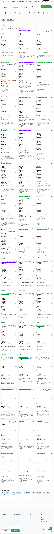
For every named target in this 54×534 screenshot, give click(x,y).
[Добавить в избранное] (15, 31)
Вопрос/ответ (30, 521)
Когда (13, 5)
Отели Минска (4, 494)
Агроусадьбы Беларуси (6, 492)
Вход (43, 519)
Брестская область (17, 514)
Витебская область (17, 516)
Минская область (17, 521)
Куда (4, 5)
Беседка (2, 521)
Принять (15, 530)
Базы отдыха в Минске (36, 492)
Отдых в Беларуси (8, 28)
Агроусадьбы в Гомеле (6, 497)
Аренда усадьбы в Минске (17, 492)
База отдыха (3, 516)
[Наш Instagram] (51, 532)
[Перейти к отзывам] (2, 48)
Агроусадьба (3, 514)
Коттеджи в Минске (46, 492)
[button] (2, 13)
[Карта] (51, 529)
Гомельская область (18, 518)
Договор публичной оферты (33, 516)
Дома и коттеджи (4, 523)
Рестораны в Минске (13, 494)
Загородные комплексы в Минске (25, 494)
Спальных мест (25, 5)
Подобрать (47, 6)
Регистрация (45, 521)
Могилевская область (18, 523)
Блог (28, 519)
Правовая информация (32, 518)
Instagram (44, 514)
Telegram (44, 516)
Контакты (43, 511)
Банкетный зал (3, 518)
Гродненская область (18, 519)
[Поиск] (41, 1)
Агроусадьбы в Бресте (38, 494)
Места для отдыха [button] (20, 1)
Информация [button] (28, 1)
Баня (2, 519)
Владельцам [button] (36, 1)
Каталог (13, 1)
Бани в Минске (27, 492)
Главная (2, 28)
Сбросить (39, 6)
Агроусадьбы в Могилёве (27, 497)
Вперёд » (29, 486)
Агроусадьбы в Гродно (16, 497)
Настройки (6, 530)
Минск (13, 28)
